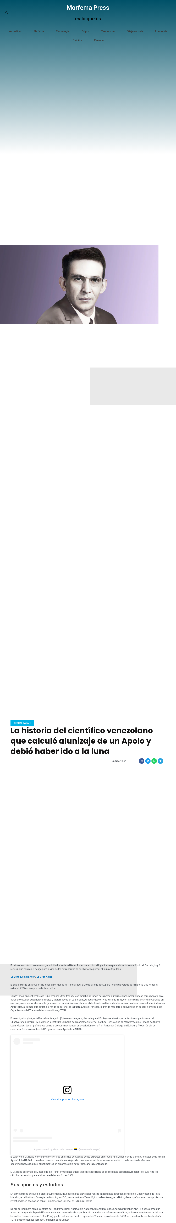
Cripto (85, 31)
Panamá (99, 40)
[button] (141, 761)
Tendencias (108, 31)
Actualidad (15, 31)
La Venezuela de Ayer (22, 976)
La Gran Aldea (44, 976)
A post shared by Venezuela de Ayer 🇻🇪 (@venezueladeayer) (67, 1149)
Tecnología (62, 31)
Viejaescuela (135, 31)
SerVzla (39, 31)
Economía (161, 31)
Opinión (77, 40)
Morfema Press (88, 7)
